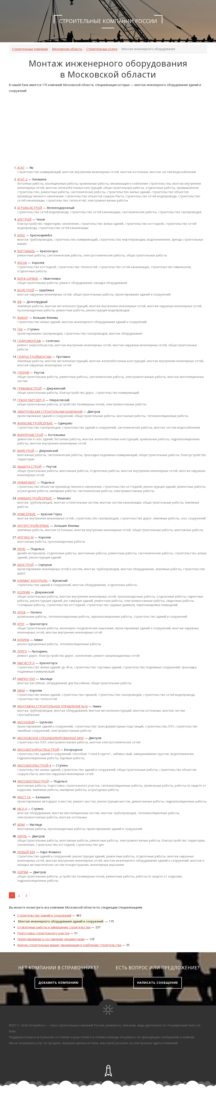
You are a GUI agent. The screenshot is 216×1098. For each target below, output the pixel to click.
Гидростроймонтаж (34, 357)
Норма (22, 872)
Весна (22, 263)
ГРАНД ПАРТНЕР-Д (31, 400)
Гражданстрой (29, 388)
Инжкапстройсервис (34, 498)
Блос (21, 235)
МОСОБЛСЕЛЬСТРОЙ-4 (34, 765)
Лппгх (22, 651)
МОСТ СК (24, 797)
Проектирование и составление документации (51, 939)
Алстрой (24, 219)
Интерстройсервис (33, 526)
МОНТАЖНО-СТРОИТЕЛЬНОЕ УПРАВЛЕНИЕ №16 (52, 706)
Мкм (21, 690)
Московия (26, 722)
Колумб (23, 592)
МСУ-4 (22, 809)
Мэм (21, 825)
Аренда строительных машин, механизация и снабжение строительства (69, 945)
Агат (21, 168)
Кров (21, 612)
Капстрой (25, 565)
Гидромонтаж (29, 341)
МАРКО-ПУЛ (26, 679)
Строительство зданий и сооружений (44, 915)
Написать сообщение (157, 983)
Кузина (23, 640)
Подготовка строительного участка (43, 933)
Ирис (21, 549)
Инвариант (26, 482)
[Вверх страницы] (108, 1071)
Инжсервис (26, 514)
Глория (23, 373)
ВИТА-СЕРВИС (27, 279)
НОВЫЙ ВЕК (26, 852)
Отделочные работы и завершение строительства (53, 927)
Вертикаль (26, 251)
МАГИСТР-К (26, 663)
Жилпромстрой (30, 435)
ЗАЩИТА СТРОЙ (29, 467)
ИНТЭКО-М (25, 537)
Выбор (22, 318)
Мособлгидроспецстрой (38, 750)
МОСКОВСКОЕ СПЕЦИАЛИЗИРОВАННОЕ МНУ (50, 738)
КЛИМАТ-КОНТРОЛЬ (32, 581)
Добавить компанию (58, 983)
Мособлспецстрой (33, 781)
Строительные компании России (108, 21)
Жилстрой (25, 451)
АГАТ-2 (22, 179)
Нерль (22, 836)
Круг (21, 624)
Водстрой (25, 290)
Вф (19, 302)
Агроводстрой (29, 208)
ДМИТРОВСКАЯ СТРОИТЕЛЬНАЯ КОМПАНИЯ (49, 412)
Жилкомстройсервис (35, 423)
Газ (20, 329)
